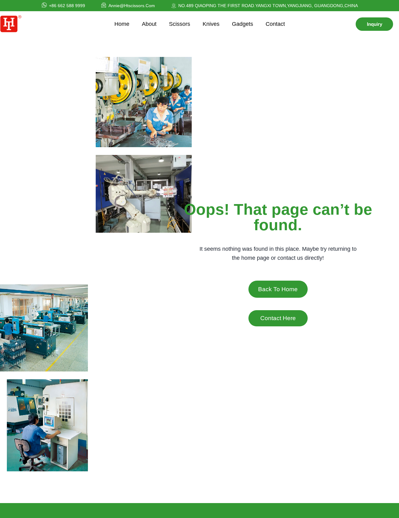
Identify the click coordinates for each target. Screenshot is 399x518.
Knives (211, 24)
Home (121, 24)
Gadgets (242, 24)
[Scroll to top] (377, 509)
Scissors (179, 24)
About (149, 24)
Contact (275, 24)
